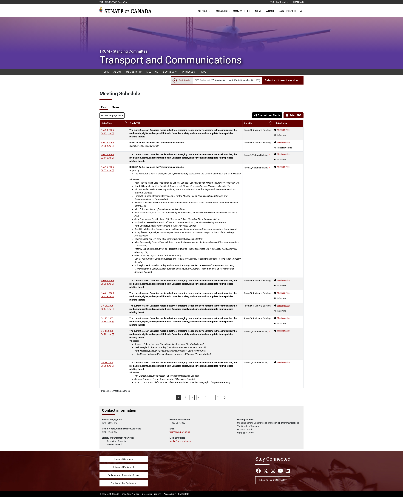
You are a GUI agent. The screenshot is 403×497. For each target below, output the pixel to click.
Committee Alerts (268, 115)
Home (105, 72)
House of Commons (123, 459)
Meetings (152, 72)
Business (169, 72)
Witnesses (188, 72)
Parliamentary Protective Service (123, 475)
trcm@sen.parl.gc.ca (180, 432)
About (117, 72)
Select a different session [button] (282, 80)
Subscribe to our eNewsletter (273, 480)
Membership (134, 72)
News (203, 72)
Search (116, 107)
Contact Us (183, 494)
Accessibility (170, 494)
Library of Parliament (123, 467)
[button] (206, 11)
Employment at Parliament (124, 483)
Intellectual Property (151, 494)
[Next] (224, 397)
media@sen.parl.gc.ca (180, 441)
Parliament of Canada (113, 2)
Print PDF (295, 115)
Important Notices (130, 494)
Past (104, 107)
